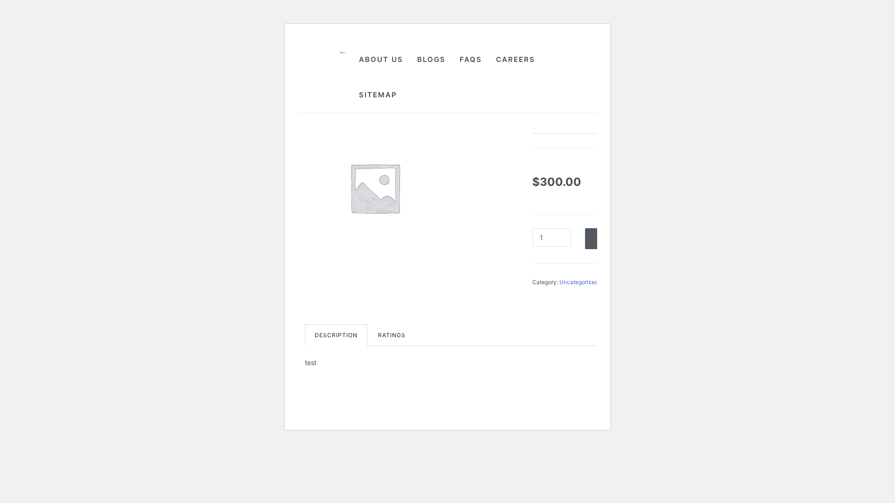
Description (336, 335)
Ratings (392, 335)
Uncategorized (578, 282)
